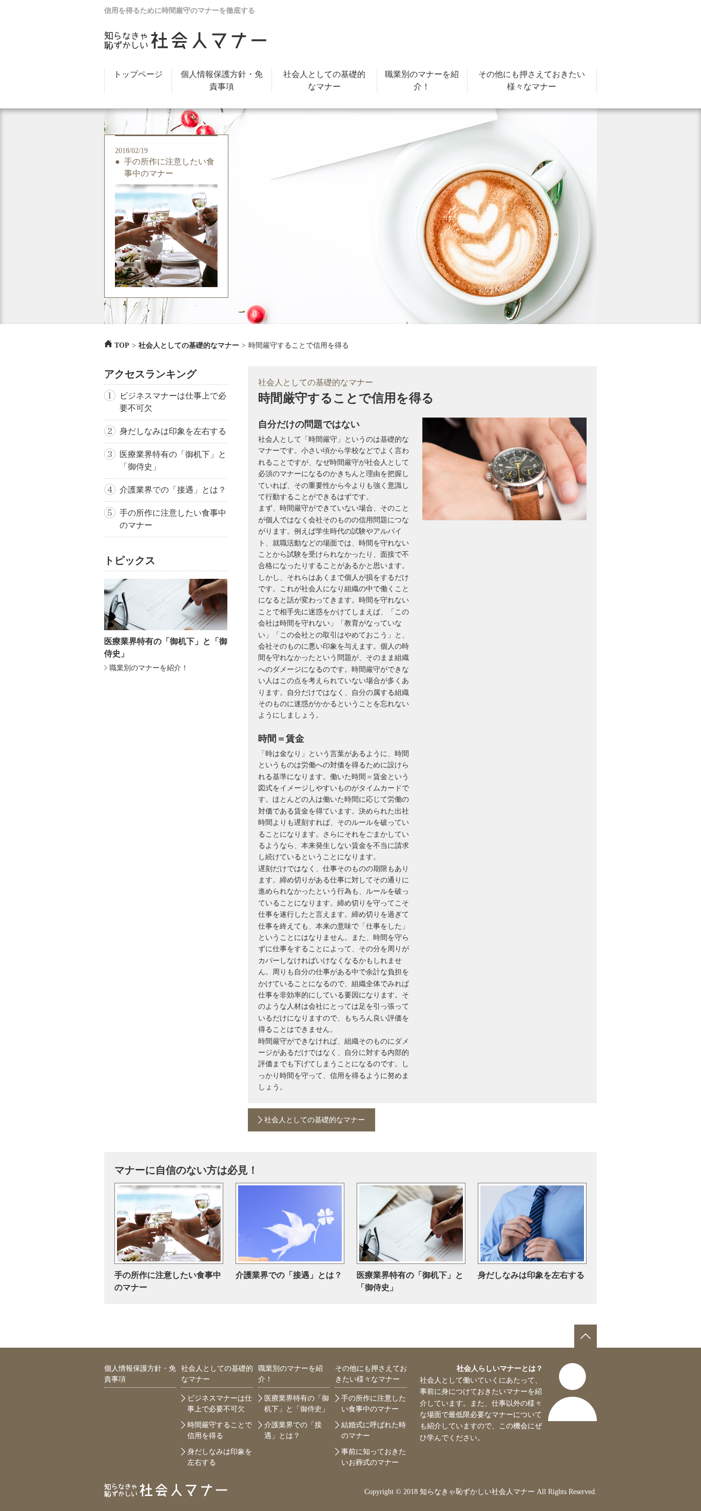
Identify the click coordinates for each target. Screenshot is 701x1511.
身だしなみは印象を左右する (173, 431)
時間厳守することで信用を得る (219, 1430)
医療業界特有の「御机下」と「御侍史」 (173, 460)
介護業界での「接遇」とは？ (173, 489)
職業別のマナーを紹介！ (422, 80)
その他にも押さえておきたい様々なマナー (531, 80)
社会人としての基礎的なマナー (324, 80)
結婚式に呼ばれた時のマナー (373, 1430)
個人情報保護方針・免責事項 (222, 80)
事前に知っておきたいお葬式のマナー (373, 1457)
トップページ (138, 74)
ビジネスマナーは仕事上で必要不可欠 (173, 401)
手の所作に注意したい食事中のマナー (169, 167)
